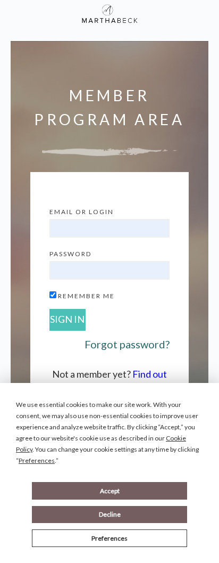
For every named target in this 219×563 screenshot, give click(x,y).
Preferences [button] (37, 460)
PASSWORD (70, 254)
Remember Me (86, 296)
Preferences (109, 538)
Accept (110, 491)
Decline (110, 514)
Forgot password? (127, 344)
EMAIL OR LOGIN (81, 212)
